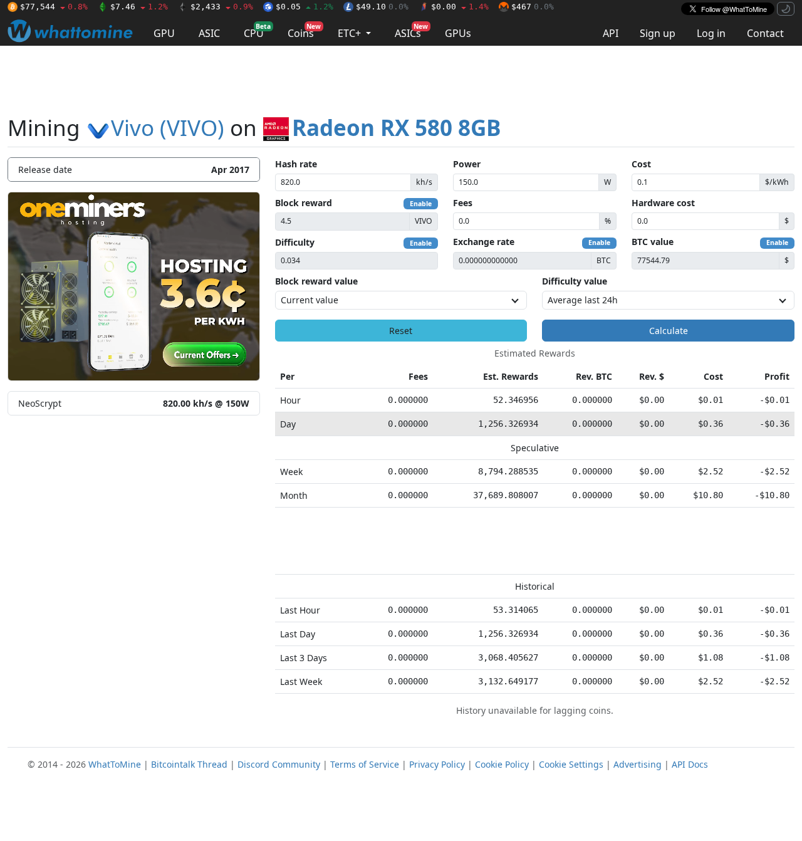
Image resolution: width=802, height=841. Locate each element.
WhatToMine (114, 764)
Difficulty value (574, 281)
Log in (711, 33)
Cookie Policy (502, 764)
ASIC (209, 33)
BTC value (653, 242)
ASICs (411, 31)
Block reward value (316, 281)
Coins (304, 31)
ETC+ (350, 33)
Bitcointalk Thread (189, 764)
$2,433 (221, 6)
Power (467, 164)
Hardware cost (663, 203)
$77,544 (54, 6)
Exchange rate (483, 242)
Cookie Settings (571, 764)
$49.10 (382, 6)
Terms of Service (364, 764)
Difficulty (295, 242)
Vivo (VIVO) (167, 127)
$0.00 (460, 6)
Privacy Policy (437, 764)
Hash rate (296, 164)
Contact (765, 33)
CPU (257, 31)
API (610, 33)
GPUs (458, 33)
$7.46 (139, 6)
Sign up (657, 33)
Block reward (303, 203)
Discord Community (278, 764)
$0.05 (304, 6)
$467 (532, 6)
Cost (641, 164)
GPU (164, 33)
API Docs (690, 764)
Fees (462, 203)
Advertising (637, 764)
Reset (400, 331)
